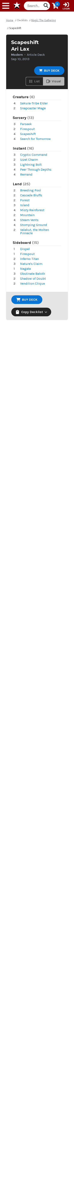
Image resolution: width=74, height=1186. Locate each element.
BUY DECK (51, 70)
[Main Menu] (6, 6)
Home (9, 20)
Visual (56, 81)
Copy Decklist (32, 312)
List (37, 81)
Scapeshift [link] (15, 28)
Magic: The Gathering (43, 20)
